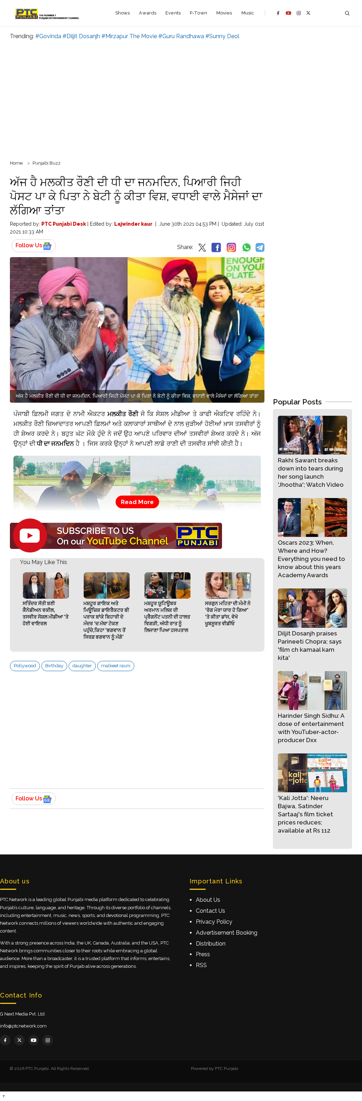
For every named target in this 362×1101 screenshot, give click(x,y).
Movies (224, 13)
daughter (82, 665)
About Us (208, 899)
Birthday (54, 665)
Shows (122, 13)
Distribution (211, 943)
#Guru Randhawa (181, 36)
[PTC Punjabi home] (48, 13)
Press (203, 954)
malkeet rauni (115, 665)
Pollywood (25, 665)
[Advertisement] (181, 98)
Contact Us (210, 910)
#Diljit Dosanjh (81, 36)
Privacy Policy (214, 921)
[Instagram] (298, 13)
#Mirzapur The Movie (129, 36)
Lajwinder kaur (133, 224)
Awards (147, 13)
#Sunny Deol (222, 36)
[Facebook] (278, 13)
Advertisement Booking (226, 932)
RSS (201, 965)
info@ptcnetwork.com (23, 1026)
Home (16, 163)
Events (173, 13)
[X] (308, 13)
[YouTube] (288, 13)
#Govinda (48, 36)
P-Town (198, 13)
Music (248, 13)
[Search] (347, 13)
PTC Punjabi (226, 1068)
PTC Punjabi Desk (63, 224)
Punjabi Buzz (46, 163)
